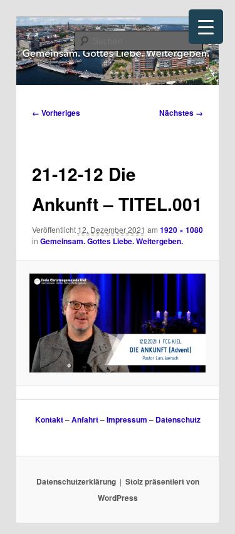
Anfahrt (84, 419)
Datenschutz (178, 419)
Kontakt (49, 419)
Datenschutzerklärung (76, 481)
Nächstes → (181, 112)
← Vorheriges (56, 112)
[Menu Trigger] (206, 26)
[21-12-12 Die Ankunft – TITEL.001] (117, 323)
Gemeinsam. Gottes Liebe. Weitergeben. (111, 241)
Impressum (127, 419)
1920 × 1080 (181, 229)
